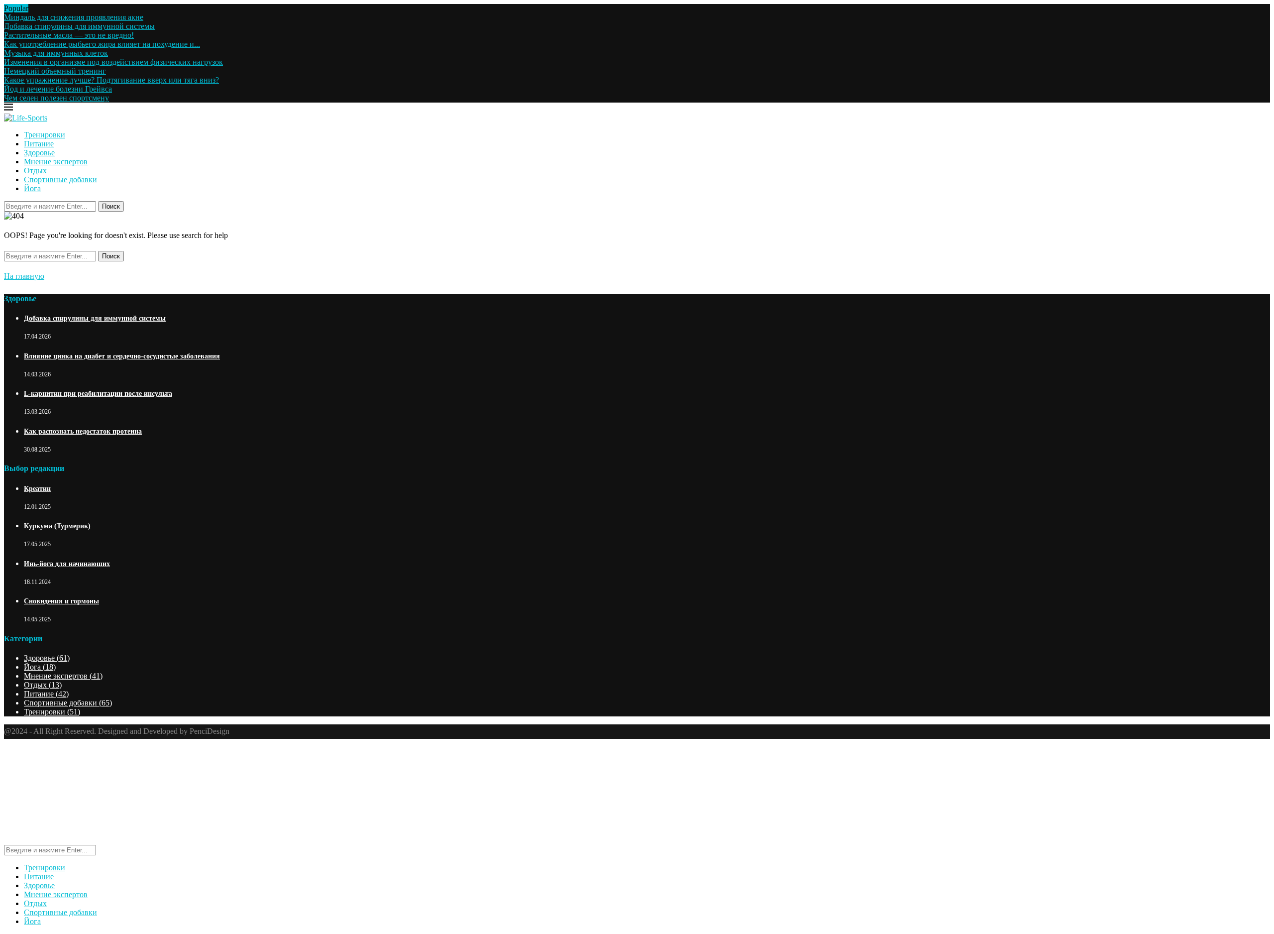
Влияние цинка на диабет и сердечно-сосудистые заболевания (122, 356)
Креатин (37, 488)
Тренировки (44, 134)
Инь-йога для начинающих (67, 564)
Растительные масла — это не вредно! (69, 35)
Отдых (35, 170)
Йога (32, 188)
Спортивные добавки (60, 179)
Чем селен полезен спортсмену (56, 98)
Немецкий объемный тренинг (55, 71)
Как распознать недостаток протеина (83, 431)
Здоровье (39, 152)
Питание (39, 143)
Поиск (111, 206)
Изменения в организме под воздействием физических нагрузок (113, 62)
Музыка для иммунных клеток (56, 53)
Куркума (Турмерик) (57, 526)
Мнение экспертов (56, 161)
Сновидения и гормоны (61, 601)
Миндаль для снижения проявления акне (73, 17)
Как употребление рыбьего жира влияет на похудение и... (102, 44)
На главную (24, 276)
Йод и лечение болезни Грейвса (58, 89)
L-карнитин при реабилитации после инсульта (98, 393)
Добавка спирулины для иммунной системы (79, 26)
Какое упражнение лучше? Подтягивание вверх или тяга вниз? (111, 80)
